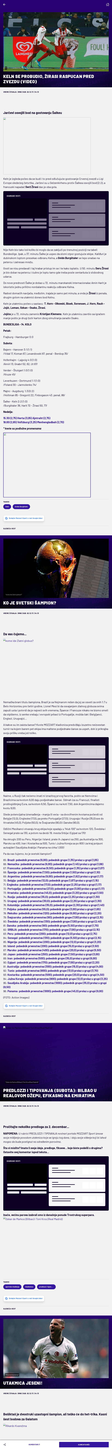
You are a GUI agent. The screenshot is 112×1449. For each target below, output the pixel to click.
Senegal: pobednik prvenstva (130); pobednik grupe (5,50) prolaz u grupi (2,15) (54, 937)
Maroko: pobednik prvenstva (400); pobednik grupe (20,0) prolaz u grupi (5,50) (54, 950)
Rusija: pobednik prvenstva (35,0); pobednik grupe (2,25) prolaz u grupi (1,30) (54, 896)
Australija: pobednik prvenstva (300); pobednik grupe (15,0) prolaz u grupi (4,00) (55, 966)
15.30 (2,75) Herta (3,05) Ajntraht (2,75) (26, 418)
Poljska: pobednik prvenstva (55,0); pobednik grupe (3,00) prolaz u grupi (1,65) (54, 909)
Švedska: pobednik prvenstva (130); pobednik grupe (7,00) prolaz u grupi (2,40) (55, 921)
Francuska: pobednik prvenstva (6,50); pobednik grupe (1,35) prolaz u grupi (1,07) (55, 868)
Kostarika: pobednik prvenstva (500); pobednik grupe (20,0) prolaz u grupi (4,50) (56, 974)
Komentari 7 (34, 1444)
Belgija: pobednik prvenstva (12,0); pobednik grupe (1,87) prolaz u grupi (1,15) (53, 880)
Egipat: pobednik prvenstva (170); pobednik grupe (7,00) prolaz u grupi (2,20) (53, 962)
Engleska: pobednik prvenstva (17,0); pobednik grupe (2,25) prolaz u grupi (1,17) (54, 884)
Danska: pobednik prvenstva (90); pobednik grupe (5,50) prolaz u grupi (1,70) (52, 925)
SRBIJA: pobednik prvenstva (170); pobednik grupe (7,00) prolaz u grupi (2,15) (54, 929)
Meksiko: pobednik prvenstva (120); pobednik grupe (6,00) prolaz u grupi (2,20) (54, 913)
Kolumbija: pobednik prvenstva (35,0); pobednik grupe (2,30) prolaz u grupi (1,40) (55, 905)
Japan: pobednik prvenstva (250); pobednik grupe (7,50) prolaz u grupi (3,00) (53, 954)
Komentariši (84, 1445)
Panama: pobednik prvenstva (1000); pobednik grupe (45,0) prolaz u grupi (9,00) (55, 991)
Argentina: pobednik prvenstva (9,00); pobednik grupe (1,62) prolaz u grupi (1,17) (55, 876)
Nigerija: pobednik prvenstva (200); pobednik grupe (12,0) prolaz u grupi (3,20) (54, 942)
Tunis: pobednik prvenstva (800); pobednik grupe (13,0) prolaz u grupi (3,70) (53, 970)
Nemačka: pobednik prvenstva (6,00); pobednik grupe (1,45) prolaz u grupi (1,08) (55, 864)
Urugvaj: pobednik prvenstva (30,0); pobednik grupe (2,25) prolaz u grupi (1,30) (54, 901)
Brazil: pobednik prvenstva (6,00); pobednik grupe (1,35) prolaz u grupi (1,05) (53, 860)
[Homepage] (107, 4)
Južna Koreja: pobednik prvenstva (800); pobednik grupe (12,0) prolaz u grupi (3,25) (57, 978)
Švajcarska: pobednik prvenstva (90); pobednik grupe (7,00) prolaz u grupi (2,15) (55, 917)
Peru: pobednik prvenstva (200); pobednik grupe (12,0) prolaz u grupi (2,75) (52, 933)
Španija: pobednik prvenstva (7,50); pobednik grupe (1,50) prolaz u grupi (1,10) (54, 872)
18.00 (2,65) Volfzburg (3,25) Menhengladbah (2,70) (33, 422)
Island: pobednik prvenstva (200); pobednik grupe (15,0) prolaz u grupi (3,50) (53, 946)
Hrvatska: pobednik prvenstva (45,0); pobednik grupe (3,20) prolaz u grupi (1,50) (55, 892)
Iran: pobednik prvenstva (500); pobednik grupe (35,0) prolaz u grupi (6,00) (52, 958)
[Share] (5, 1444)
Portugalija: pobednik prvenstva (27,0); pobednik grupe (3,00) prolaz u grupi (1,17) (56, 888)
